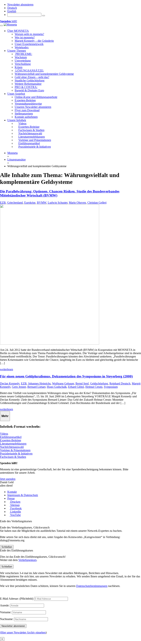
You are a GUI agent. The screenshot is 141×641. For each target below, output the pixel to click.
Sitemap (15, 505)
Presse (11, 498)
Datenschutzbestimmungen (91, 585)
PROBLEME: (23, 54)
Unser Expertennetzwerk (29, 44)
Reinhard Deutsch (119, 383)
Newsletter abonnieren (20, 4)
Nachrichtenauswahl (12, 446)
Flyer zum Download (27, 110)
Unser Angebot (16, 93)
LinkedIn (15, 511)
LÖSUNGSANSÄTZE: (29, 70)
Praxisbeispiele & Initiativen (16, 453)
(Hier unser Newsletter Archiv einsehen (23, 632)
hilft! (8, 21)
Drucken (15, 501)
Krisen (18, 67)
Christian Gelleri (96, 202)
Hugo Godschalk (57, 386)
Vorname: (5, 612)
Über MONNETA (18, 30)
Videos (4, 433)
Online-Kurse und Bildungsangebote (36, 97)
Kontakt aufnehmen (26, 116)
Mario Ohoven (77, 202)
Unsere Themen (16, 50)
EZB (3, 202)
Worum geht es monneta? (29, 34)
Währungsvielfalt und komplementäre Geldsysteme (44, 73)
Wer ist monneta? (25, 37)
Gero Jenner (19, 386)
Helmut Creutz (93, 386)
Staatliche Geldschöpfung (29, 80)
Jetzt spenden (7, 478)
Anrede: (4, 605)
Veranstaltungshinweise (28, 103)
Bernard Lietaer (36, 386)
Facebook (16, 508)
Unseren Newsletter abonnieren (33, 106)
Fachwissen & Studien (13, 456)
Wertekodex (22, 47)
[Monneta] (10, 24)
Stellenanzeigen (24, 113)
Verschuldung (23, 63)
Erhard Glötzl (76, 386)
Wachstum (21, 57)
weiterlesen (6, 369)
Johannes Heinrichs (39, 383)
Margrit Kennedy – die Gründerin (34, 40)
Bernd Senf (82, 383)
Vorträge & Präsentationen (15, 450)
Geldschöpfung (99, 383)
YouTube (15, 515)
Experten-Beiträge (25, 100)
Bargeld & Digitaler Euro (29, 90)
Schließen (6, 547)
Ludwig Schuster (57, 202)
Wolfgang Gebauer (63, 383)
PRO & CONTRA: (26, 87)
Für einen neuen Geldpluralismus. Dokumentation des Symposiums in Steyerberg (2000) (66, 376)
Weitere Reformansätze (28, 83)
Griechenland (15, 202)
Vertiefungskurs (27, 560)
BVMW (41, 202)
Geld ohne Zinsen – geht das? (32, 77)
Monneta (12, 152)
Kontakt (12, 491)
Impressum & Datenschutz (22, 495)
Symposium (111, 386)
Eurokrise (29, 202)
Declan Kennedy (9, 383)
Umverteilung (23, 60)
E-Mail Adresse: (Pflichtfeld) (16, 598)
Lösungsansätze (16, 159)
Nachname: (6, 619)
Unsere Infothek (16, 120)
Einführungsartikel (10, 437)
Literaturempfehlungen (13, 443)
